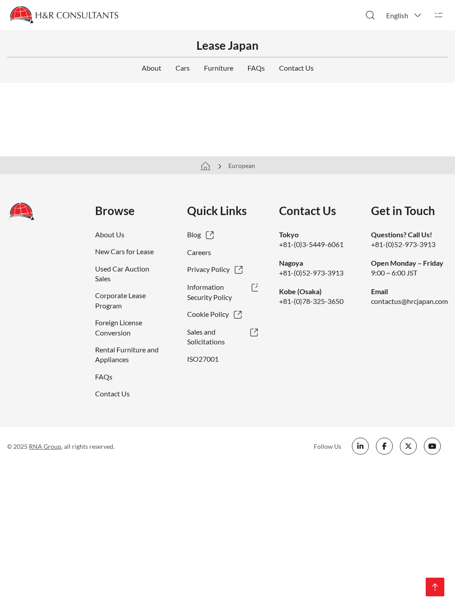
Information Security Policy (209, 292)
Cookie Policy (208, 314)
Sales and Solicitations (206, 336)
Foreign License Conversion (118, 327)
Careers (199, 252)
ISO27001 (203, 359)
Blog (194, 234)
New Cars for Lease (124, 251)
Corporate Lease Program (120, 300)
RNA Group (45, 446)
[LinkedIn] (360, 446)
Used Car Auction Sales (122, 273)
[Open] (438, 15)
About (151, 68)
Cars (183, 68)
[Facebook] (384, 446)
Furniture (218, 68)
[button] (404, 15)
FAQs (256, 68)
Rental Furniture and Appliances (127, 354)
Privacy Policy (208, 269)
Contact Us (296, 68)
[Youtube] (432, 446)
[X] (408, 446)
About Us (109, 234)
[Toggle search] (370, 15)
